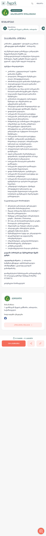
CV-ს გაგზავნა (13, 343)
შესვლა (40, 3)
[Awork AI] (41, 531)
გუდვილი (17, 298)
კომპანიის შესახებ (22, 325)
